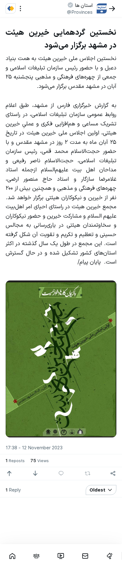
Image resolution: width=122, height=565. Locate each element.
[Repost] (88, 473)
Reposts (15, 460)
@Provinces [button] (80, 12)
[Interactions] (36, 556)
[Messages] (85, 556)
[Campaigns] (109, 556)
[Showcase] (12, 556)
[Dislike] (35, 473)
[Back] (112, 8)
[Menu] (20, 8)
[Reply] (61, 473)
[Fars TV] (61, 556)
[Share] (113, 473)
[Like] (9, 473)
